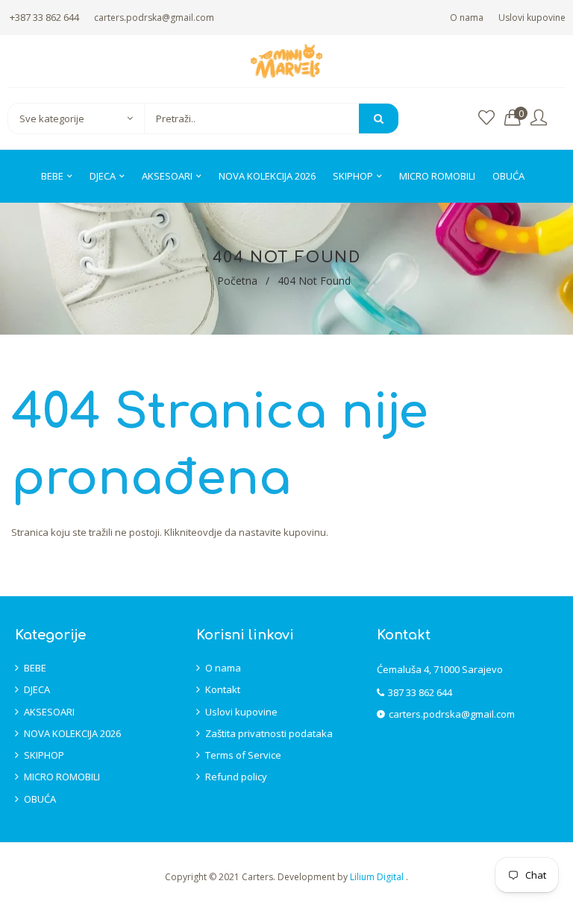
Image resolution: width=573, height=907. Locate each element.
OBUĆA (40, 799)
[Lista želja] (486, 118)
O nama (466, 17)
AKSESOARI (49, 711)
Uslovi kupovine (532, 17)
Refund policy (236, 776)
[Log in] (538, 118)
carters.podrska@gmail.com (154, 17)
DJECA (37, 689)
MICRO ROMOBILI (62, 776)
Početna (237, 281)
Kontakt (222, 689)
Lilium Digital (378, 876)
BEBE (35, 667)
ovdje (209, 532)
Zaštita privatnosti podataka (269, 733)
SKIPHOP (44, 755)
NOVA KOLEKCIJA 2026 (72, 733)
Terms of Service (243, 755)
